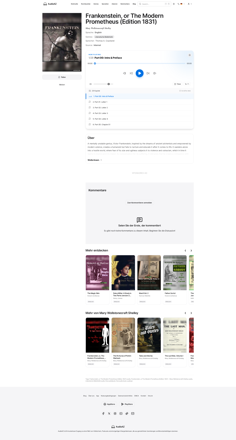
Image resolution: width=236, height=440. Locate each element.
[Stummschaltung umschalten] (91, 84)
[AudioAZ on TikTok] (127, 413)
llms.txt (150, 396)
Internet (97, 45)
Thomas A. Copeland (104, 41)
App (97, 396)
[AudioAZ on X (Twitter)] (109, 413)
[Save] (190, 55)
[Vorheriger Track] (124, 73)
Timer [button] (179, 84)
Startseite (74, 4)
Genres (96, 4)
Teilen (63, 77)
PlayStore (129, 404)
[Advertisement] (140, 173)
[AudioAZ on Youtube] (121, 413)
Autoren (114, 4)
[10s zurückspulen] (131, 73)
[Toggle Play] (140, 73)
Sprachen (105, 4)
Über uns (91, 396)
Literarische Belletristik (104, 37)
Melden (62, 85)
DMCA (136, 396)
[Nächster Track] (154, 73)
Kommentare (125, 4)
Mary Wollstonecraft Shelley (98, 28)
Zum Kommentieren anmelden (139, 203)
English (98, 32)
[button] (181, 4)
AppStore (111, 404)
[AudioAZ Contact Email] (133, 413)
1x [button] (186, 84)
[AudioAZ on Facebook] (103, 413)
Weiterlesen (93, 160)
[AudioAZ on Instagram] (115, 413)
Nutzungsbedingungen (108, 396)
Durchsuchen (85, 4)
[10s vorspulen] (148, 73)
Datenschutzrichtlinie (125, 396)
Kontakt (143, 396)
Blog (134, 4)
